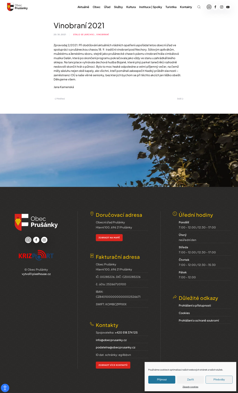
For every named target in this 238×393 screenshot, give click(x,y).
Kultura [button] (131, 7)
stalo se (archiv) (83, 34)
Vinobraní (102, 34)
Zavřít (190, 379)
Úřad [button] (107, 7)
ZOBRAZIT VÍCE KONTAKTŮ (113, 365)
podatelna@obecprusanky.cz (115, 347)
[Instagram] (221, 7)
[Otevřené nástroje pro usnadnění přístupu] (5, 388)
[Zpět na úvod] (17, 7)
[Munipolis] (209, 7)
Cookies (184, 313)
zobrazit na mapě (109, 237)
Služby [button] (118, 7)
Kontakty (186, 7)
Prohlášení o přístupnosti (195, 305)
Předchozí (60, 98)
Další (179, 98)
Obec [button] (97, 7)
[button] (199, 7)
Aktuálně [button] (83, 7)
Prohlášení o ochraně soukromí (199, 320)
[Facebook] (215, 7)
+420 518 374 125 (126, 332)
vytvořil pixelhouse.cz (36, 274)
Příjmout (162, 379)
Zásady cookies (190, 387)
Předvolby (219, 379)
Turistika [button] (171, 7)
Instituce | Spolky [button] (150, 7)
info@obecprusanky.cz (111, 340)
